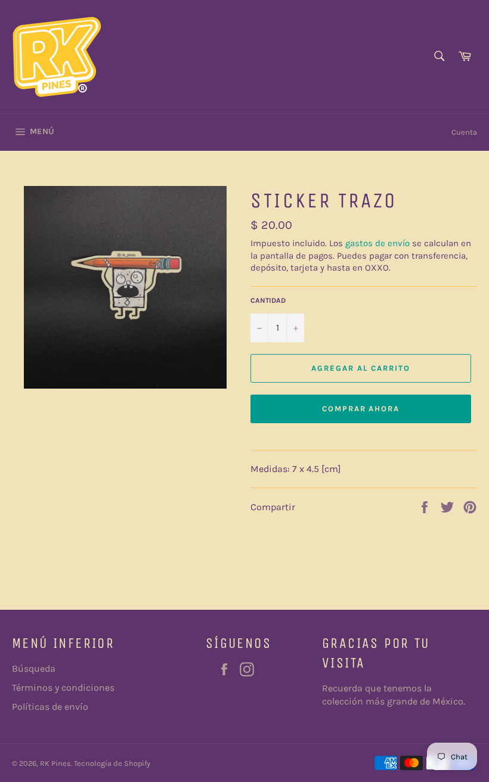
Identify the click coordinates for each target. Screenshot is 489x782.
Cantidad (268, 300)
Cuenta (464, 132)
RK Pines (55, 763)
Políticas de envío (50, 706)
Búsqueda (33, 668)
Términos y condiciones (63, 687)
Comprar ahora (361, 408)
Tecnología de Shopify (112, 763)
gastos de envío (377, 243)
